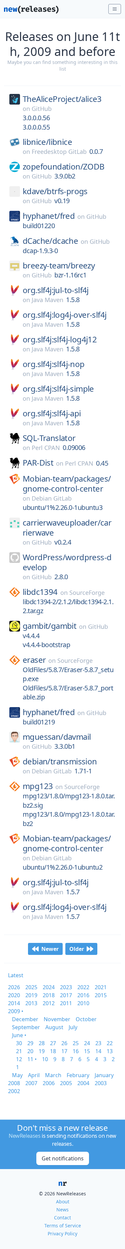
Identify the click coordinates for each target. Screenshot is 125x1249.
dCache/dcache (50, 241)
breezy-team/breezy (59, 265)
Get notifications (63, 1158)
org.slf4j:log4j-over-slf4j (64, 315)
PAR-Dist (38, 463)
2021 (101, 987)
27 (53, 1043)
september (26, 1027)
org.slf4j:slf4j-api (52, 413)
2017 (66, 995)
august (54, 1027)
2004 (83, 1083)
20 (30, 1051)
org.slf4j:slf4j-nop (54, 364)
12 (19, 1059)
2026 (14, 987)
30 (19, 1043)
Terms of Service (62, 1225)
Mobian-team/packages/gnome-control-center (67, 484)
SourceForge (87, 593)
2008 (14, 1083)
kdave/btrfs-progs (55, 191)
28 (42, 1043)
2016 (83, 995)
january (104, 1075)
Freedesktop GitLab (59, 152)
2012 (49, 1003)
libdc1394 (40, 592)
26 (64, 1043)
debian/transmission (60, 761)
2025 (31, 987)
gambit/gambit (49, 626)
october (86, 1019)
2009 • (15, 1011)
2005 (66, 1083)
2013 (31, 1003)
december (25, 1019)
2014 (14, 1003)
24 (87, 1043)
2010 (83, 1003)
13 (110, 1051)
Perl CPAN (46, 448)
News (62, 1209)
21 (19, 1051)
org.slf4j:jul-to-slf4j (56, 290)
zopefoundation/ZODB (64, 167)
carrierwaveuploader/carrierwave (67, 528)
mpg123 (38, 786)
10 (45, 1059)
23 (98, 1043)
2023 (66, 987)
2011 (66, 1003)
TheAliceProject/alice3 (62, 99)
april (34, 1075)
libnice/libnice (47, 142)
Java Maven (47, 300)
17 (64, 1051)
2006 (49, 1083)
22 (110, 1043)
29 (30, 1043)
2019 (31, 995)
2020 (14, 995)
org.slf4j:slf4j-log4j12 (60, 339)
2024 (49, 987)
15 (87, 1051)
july (73, 1027)
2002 (14, 1091)
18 (53, 1051)
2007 (31, 1083)
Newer (50, 949)
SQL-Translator (49, 438)
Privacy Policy (62, 1233)
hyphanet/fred (49, 216)
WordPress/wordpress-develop (67, 562)
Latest (15, 975)
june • (19, 1035)
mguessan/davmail (57, 737)
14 (98, 1051)
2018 (49, 995)
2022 (83, 987)
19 (42, 1051)
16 (76, 1051)
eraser (34, 660)
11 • (32, 1059)
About (62, 1201)
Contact (62, 1217)
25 (76, 1043)
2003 (101, 1083)
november (57, 1019)
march (53, 1075)
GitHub (42, 109)
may (17, 1075)
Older (76, 949)
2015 (101, 995)
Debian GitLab (52, 498)
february (78, 1075)
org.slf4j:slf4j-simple (58, 389)
